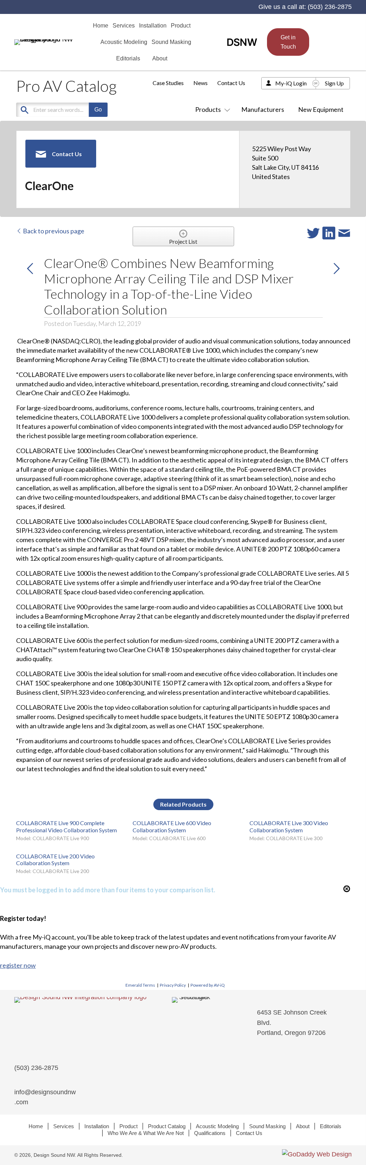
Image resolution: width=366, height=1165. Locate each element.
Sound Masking (267, 1126)
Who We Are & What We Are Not (146, 1133)
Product (128, 1126)
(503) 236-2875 (330, 6)
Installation (96, 1126)
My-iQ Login (291, 83)
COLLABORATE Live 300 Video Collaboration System (288, 826)
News (200, 82)
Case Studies (168, 82)
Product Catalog (167, 1126)
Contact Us (231, 82)
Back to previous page (53, 231)
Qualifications (210, 1133)
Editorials (330, 1126)
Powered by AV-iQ (208, 985)
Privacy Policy (173, 985)
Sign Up (334, 83)
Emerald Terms (140, 985)
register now (18, 965)
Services (63, 1126)
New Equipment (320, 109)
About (303, 1126)
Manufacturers (262, 109)
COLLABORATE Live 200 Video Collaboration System (55, 859)
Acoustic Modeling (217, 1126)
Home (36, 1126)
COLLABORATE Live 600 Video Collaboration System (172, 826)
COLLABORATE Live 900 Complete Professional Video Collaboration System (66, 826)
